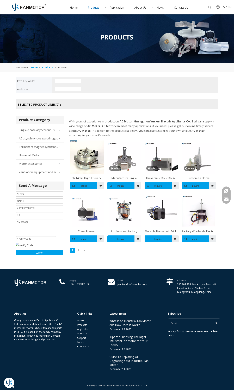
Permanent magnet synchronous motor (41, 147)
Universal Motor (29, 155)
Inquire (83, 185)
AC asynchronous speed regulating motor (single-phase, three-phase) (41, 138)
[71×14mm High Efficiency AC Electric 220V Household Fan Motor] (87, 157)
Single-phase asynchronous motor (41, 130)
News (80, 342)
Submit (39, 252)
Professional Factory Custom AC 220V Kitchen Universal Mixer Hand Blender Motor (124, 231)
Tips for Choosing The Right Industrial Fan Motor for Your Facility (128, 341)
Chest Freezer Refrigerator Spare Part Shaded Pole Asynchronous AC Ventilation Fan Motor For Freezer (86, 231)
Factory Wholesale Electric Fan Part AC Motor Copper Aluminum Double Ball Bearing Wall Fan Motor (198, 231)
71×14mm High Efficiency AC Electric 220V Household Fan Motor (87, 178)
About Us (82, 333)
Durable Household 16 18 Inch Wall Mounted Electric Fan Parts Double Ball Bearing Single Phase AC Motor (161, 231)
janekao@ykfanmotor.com (132, 284)
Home (80, 320)
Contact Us (83, 346)
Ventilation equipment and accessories (41, 172)
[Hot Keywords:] (210, 7)
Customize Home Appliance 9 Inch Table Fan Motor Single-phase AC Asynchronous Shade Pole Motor (198, 178)
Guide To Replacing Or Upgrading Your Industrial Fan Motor (129, 361)
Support (81, 338)
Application (83, 329)
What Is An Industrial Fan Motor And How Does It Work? (130, 323)
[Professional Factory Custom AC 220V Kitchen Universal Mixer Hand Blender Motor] (124, 210)
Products (82, 324)
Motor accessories (30, 164)
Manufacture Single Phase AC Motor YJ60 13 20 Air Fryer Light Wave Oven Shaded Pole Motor (124, 178)
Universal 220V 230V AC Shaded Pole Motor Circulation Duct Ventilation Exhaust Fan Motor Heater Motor (161, 178)
